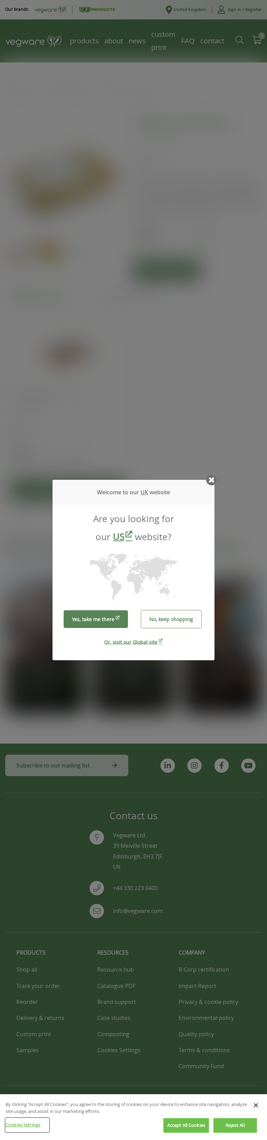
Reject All (235, 1125)
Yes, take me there (93, 619)
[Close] (256, 1105)
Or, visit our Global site (130, 641)
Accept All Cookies (186, 1125)
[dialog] (133, 570)
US (118, 536)
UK (144, 492)
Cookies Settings (23, 1125)
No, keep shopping (171, 619)
